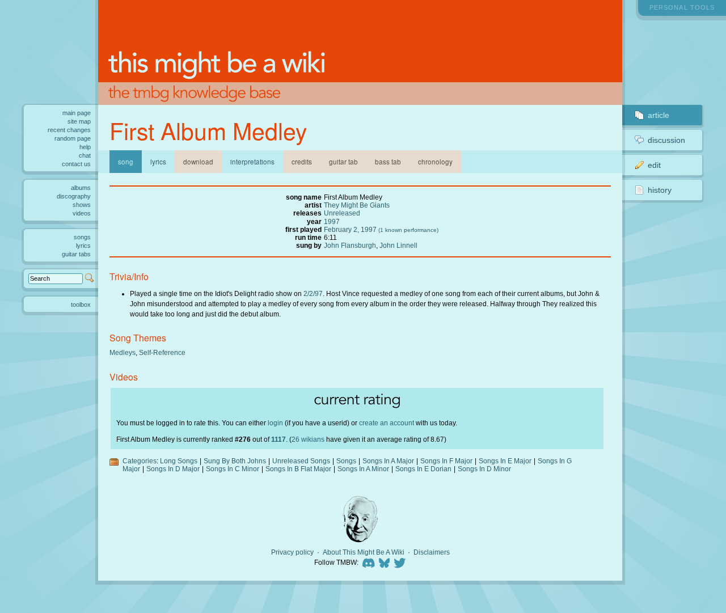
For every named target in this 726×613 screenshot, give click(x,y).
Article (658, 115)
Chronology (435, 161)
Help (85, 146)
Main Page (76, 112)
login (275, 422)
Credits (302, 161)
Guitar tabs (76, 254)
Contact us (76, 163)
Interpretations (252, 161)
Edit (654, 165)
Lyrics (158, 161)
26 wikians (308, 439)
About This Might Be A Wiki (363, 552)
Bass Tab (388, 161)
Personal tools (682, 7)
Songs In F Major (446, 460)
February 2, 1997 (350, 229)
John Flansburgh (350, 245)
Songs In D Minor (484, 468)
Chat (85, 155)
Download (198, 161)
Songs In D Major (173, 468)
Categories (140, 460)
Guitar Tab (343, 161)
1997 (332, 221)
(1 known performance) (408, 230)
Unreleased (342, 213)
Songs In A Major (388, 460)
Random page (72, 138)
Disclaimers (431, 552)
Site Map (79, 121)
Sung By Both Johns (235, 460)
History (660, 190)
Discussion (666, 140)
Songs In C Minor (232, 468)
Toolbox (81, 304)
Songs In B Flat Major (298, 468)
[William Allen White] (360, 519)
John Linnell (398, 245)
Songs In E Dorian (423, 468)
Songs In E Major (505, 460)
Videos (82, 213)
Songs (346, 460)
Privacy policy (292, 552)
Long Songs (178, 460)
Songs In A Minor (363, 468)
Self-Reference (162, 352)
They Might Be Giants (357, 205)
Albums (81, 187)
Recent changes (69, 129)
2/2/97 (313, 293)
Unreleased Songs (301, 460)
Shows (82, 204)
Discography (74, 196)
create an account (386, 422)
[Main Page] (360, 52)
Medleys (122, 352)
